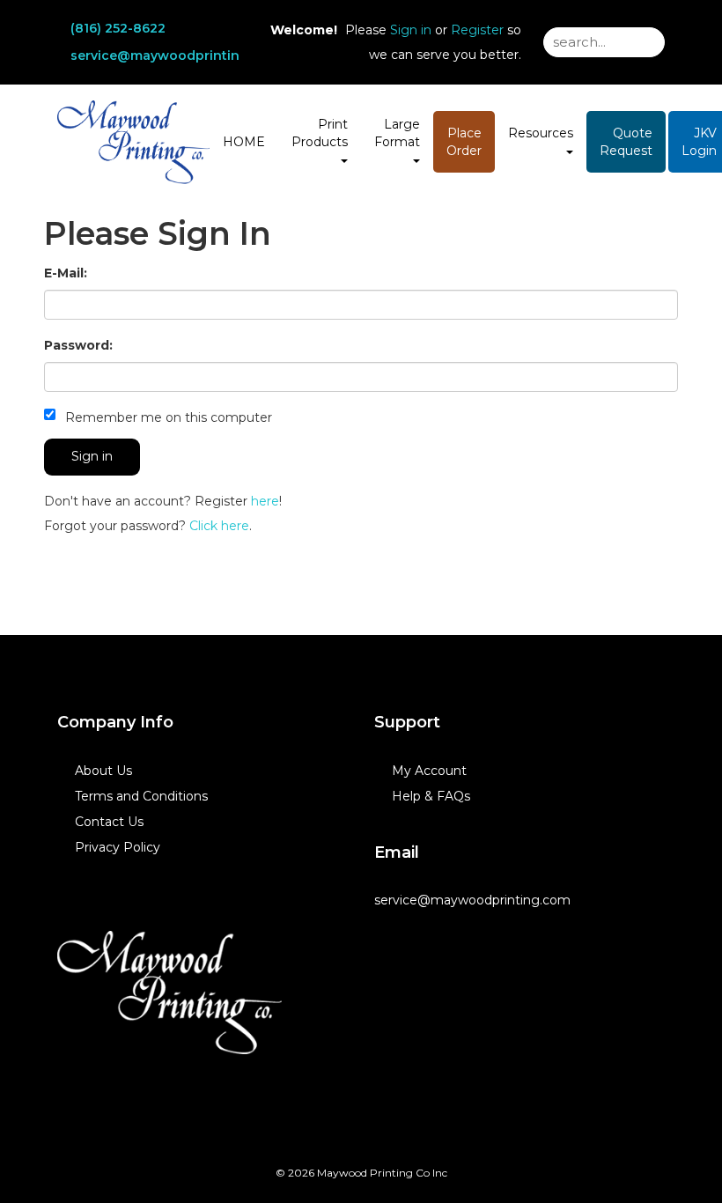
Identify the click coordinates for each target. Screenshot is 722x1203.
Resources (540, 133)
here (265, 501)
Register (477, 30)
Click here (219, 526)
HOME (244, 142)
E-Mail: (65, 273)
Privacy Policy (117, 847)
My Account (429, 771)
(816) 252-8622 (118, 28)
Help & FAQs (431, 796)
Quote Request (626, 142)
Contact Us (109, 822)
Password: (78, 345)
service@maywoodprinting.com (175, 55)
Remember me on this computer (167, 417)
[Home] (169, 993)
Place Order (464, 142)
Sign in (410, 30)
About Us (103, 771)
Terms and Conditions (141, 796)
